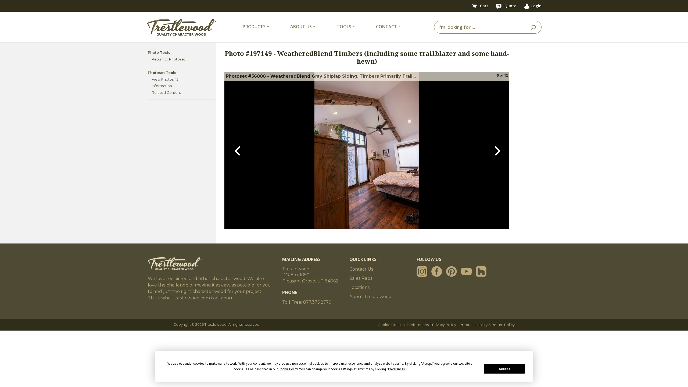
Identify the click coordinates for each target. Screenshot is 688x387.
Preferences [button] (396, 369)
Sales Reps (360, 278)
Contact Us (361, 269)
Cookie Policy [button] (288, 369)
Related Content (166, 92)
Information (162, 86)
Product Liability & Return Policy (487, 324)
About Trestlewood (370, 296)
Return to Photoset (168, 59)
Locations (359, 287)
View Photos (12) (166, 79)
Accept (504, 369)
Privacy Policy (444, 324)
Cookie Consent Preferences (403, 324)
